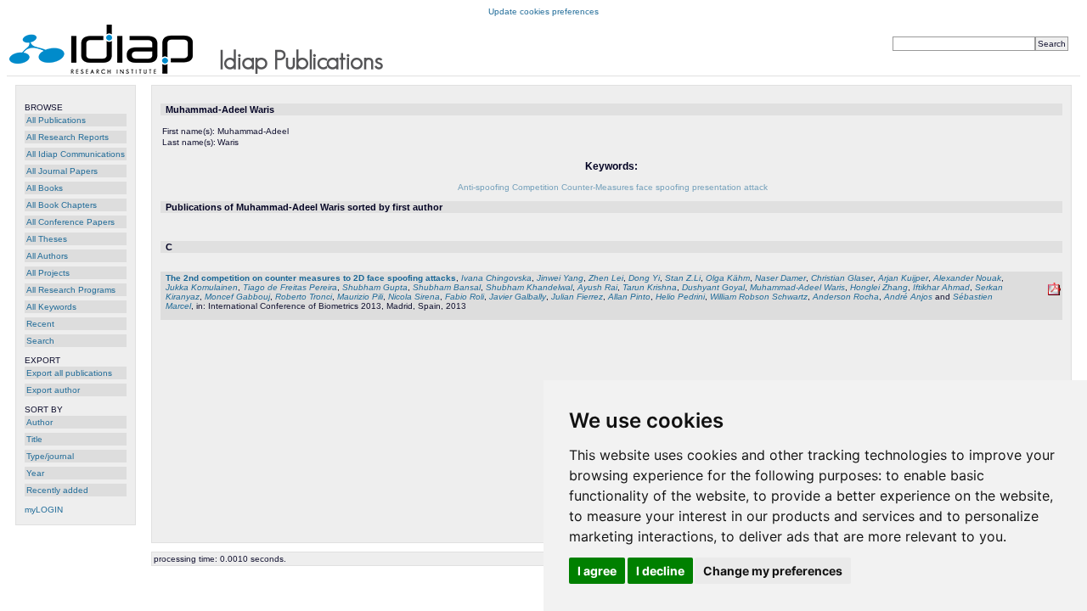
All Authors (47, 256)
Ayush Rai (597, 287)
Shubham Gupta (375, 287)
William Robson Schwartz (759, 296)
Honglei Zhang (879, 287)
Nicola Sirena (414, 296)
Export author (53, 390)
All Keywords (51, 306)
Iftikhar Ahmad (941, 287)
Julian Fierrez (577, 296)
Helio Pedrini (680, 296)
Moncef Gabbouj (237, 296)
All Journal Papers (62, 171)
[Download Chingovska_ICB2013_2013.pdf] (1054, 292)
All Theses (46, 239)
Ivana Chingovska (496, 278)
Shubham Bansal (447, 287)
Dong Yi (644, 278)
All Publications (56, 120)
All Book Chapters (61, 205)
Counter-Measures (597, 187)
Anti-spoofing (484, 187)
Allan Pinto (629, 296)
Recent (40, 323)
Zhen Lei (606, 278)
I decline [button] (660, 570)
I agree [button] (597, 570)
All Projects (48, 272)
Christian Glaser (842, 278)
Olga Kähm (728, 278)
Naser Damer (780, 278)
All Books (44, 188)
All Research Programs (70, 289)
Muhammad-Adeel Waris (797, 287)
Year (35, 473)
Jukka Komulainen (202, 287)
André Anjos (908, 296)
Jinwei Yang (560, 278)
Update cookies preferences (543, 11)
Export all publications (69, 373)
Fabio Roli (464, 296)
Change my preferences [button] (772, 570)
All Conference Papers (70, 222)
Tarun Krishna (649, 287)
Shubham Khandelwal (529, 287)
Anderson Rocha (846, 296)
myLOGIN (44, 509)
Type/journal (50, 456)
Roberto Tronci (303, 296)
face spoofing (663, 187)
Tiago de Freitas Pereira (290, 287)
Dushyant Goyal (713, 287)
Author (39, 422)
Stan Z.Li (683, 278)
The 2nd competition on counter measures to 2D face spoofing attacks (311, 278)
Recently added (57, 490)
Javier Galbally (517, 296)
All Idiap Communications (75, 154)
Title (34, 439)
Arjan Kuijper (903, 278)
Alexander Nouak (967, 278)
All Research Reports (67, 137)
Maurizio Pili (360, 296)
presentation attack (730, 187)
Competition (535, 187)
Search (40, 340)
